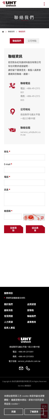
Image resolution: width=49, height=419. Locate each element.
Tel (28, 368)
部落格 (30, 310)
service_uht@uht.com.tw (30, 133)
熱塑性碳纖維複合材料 (15, 298)
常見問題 (8, 316)
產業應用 (31, 322)
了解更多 (34, 411)
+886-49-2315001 (26, 351)
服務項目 (8, 293)
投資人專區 (9, 328)
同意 (13, 411)
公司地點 (32, 40)
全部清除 (13, 229)
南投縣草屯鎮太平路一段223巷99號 (24, 346)
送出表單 (35, 229)
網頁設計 (28, 386)
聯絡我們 (11, 31)
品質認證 (31, 304)
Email (21, 368)
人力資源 (8, 322)
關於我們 (8, 304)
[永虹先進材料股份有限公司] (9, 4)
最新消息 (8, 310)
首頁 (3, 32)
